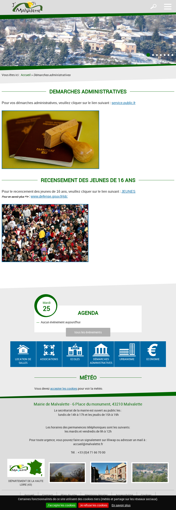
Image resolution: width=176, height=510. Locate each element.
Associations (49, 359)
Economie (152, 359)
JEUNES (128, 191)
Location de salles (23, 360)
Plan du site (69, 495)
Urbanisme (127, 359)
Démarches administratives (101, 360)
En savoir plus (121, 505)
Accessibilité (124, 495)
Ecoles (75, 359)
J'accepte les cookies (61, 505)
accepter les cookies (63, 388)
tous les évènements (88, 332)
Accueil (26, 75)
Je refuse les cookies (93, 505)
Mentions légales (96, 495)
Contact (47, 495)
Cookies (146, 495)
